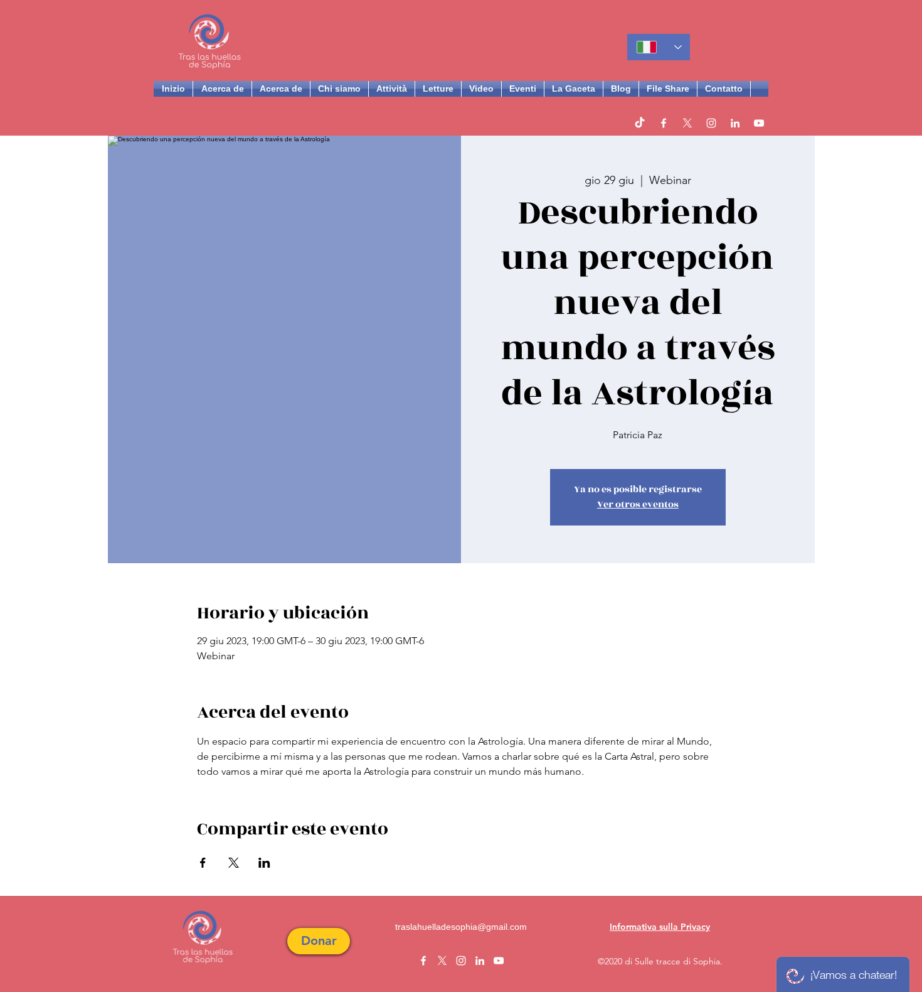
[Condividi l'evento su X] (234, 863)
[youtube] (759, 123)
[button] (318, 941)
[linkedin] (735, 123)
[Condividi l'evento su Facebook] (203, 863)
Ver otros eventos (638, 504)
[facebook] (663, 123)
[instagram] (711, 123)
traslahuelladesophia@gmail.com (461, 927)
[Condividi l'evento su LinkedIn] (264, 863)
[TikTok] (639, 123)
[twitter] (687, 123)
